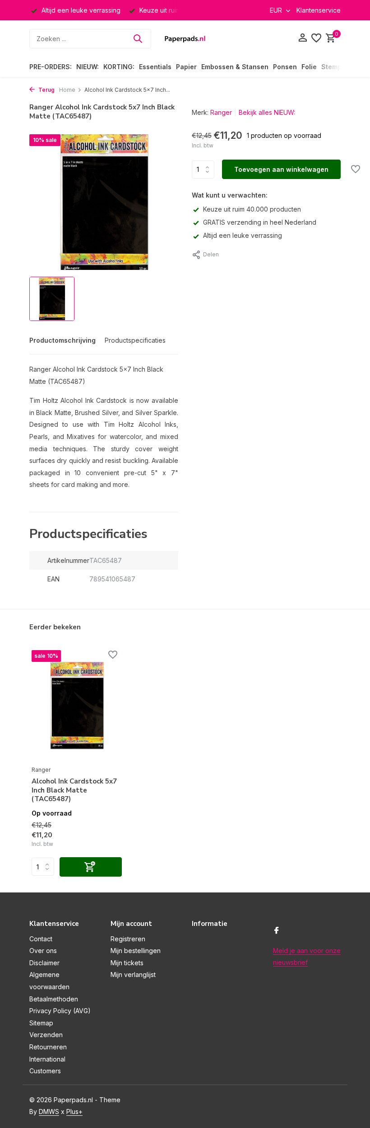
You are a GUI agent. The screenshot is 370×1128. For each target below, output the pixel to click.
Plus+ (74, 1111)
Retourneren (48, 1047)
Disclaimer (44, 963)
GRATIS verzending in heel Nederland (259, 222)
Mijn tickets (127, 963)
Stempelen (338, 67)
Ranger (221, 112)
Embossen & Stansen (234, 67)
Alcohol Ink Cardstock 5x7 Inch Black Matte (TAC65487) (74, 790)
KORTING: (118, 67)
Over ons (43, 950)
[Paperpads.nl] (185, 38)
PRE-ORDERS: (50, 67)
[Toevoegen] (91, 867)
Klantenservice (318, 10)
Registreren (128, 939)
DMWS (49, 1111)
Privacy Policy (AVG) (60, 1011)
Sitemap (41, 1023)
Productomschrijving (62, 340)
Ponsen (285, 67)
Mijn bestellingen (136, 950)
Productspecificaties (135, 340)
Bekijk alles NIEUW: (267, 112)
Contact (40, 939)
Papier (186, 67)
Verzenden (46, 1034)
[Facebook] (276, 931)
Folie (309, 67)
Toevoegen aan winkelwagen (281, 169)
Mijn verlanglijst (133, 974)
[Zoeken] (137, 38)
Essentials (155, 67)
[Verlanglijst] (316, 38)
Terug (46, 89)
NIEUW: (87, 67)
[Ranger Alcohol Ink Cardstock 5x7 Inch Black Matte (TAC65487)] (77, 705)
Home (67, 89)
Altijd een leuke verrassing (242, 235)
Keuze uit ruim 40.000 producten (252, 209)
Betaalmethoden (53, 999)
